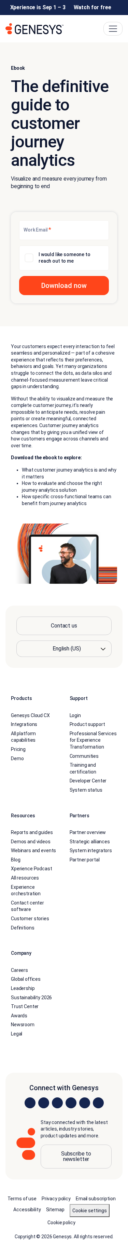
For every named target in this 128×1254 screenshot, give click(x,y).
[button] (64, 285)
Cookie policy (61, 1222)
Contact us (64, 625)
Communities (84, 756)
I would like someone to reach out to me (64, 258)
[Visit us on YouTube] (84, 1102)
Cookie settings (89, 1210)
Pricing (18, 749)
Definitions (22, 927)
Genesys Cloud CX (30, 715)
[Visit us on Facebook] (71, 1102)
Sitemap (55, 1209)
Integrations (24, 724)
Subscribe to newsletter (76, 1156)
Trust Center (25, 1006)
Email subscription (95, 1198)
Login (75, 715)
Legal (16, 1034)
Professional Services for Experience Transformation (93, 740)
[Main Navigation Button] (113, 29)
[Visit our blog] (98, 1102)
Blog (15, 859)
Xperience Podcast (31, 868)
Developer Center (88, 780)
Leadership (23, 988)
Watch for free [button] (92, 7)
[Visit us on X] (57, 1102)
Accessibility (27, 1209)
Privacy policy (56, 1198)
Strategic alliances (90, 841)
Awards (19, 1015)
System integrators (91, 850)
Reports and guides (32, 832)
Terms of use (22, 1198)
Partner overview (88, 832)
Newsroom (22, 1024)
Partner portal (85, 859)
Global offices (26, 979)
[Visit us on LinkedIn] (30, 1102)
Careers (19, 970)
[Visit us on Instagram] (43, 1102)
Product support (87, 724)
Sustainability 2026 (31, 997)
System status (86, 790)
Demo (17, 758)
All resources (25, 878)
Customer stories (30, 918)
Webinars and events (33, 850)
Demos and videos (31, 841)
